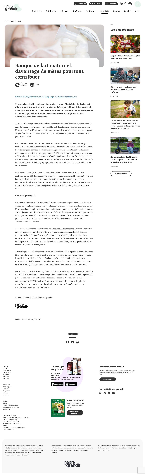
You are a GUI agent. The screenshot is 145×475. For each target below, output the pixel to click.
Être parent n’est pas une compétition (16, 417)
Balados (127, 11)
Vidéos (137, 11)
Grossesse (37, 11)
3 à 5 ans (77, 11)
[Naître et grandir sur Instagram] (100, 393)
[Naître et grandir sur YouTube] (113, 393)
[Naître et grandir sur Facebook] (104, 393)
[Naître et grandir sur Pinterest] (109, 393)
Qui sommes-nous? (10, 419)
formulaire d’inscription (63, 228)
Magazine (6, 391)
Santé (5, 368)
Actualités (105, 11)
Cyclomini (6, 409)
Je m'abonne (107, 379)
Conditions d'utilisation (11, 421)
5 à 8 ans (90, 11)
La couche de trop (9, 415)
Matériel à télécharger (11, 405)
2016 (19, 21)
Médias (5, 425)
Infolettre (97, 4)
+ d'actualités (121, 173)
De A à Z (6, 366)
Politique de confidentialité (12, 423)
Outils (5, 401)
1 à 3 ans (65, 11)
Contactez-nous (9, 430)
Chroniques (7, 387)
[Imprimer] (77, 342)
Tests (5, 403)
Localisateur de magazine (74, 413)
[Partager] (67, 342)
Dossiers (116, 11)
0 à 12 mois (51, 11)
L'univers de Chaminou (11, 407)
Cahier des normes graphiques (14, 428)
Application (81, 4)
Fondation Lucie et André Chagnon (16, 455)
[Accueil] (13, 7)
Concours (112, 4)
